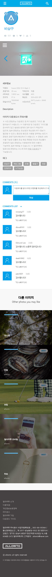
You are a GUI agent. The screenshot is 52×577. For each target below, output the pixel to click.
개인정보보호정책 (10, 509)
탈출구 (35, 164)
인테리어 (7, 168)
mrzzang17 (20, 212)
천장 (43, 164)
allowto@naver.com (40, 536)
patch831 (19, 274)
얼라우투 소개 (8, 502)
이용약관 (6, 505)
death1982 (20, 258)
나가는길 (19, 168)
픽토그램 (17, 164)
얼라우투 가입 (8, 515)
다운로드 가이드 (35, 122)
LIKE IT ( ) (23, 220)
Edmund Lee (21, 243)
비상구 (6, 164)
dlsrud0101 (20, 227)
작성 (31, 198)
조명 (26, 164)
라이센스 (6, 512)
